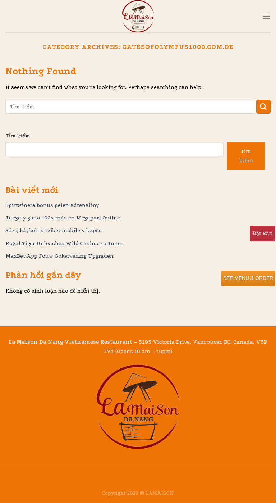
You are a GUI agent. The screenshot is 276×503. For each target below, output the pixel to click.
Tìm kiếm (17, 136)
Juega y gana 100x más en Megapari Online (62, 217)
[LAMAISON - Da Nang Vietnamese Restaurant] (138, 16)
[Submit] (263, 107)
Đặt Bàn (262, 233)
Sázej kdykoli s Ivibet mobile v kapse (53, 230)
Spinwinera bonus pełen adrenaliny (52, 205)
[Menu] (266, 16)
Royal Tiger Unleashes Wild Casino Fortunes (64, 243)
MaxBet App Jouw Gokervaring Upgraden (59, 256)
